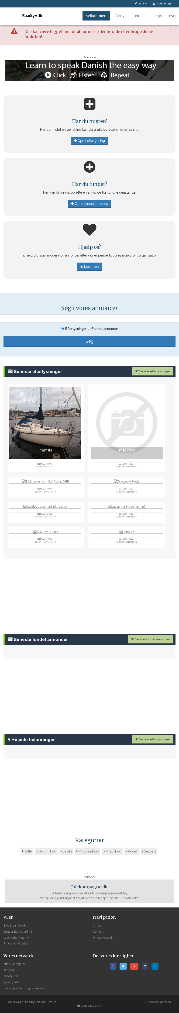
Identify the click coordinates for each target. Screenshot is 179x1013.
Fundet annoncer (104, 329)
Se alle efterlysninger (154, 371)
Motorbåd (113, 851)
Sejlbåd (149, 851)
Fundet (141, 16)
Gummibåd (47, 851)
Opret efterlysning (91, 141)
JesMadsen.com (91, 1006)
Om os (97, 925)
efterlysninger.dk (14, 964)
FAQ (172, 16)
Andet (132, 851)
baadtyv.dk (10, 976)
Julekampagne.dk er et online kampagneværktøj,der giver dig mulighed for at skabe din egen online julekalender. (89, 892)
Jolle (28, 851)
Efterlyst (120, 16)
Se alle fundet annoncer (152, 639)
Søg (89, 341)
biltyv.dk (9, 970)
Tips (158, 16)
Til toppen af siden (158, 1002)
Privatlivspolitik (103, 937)
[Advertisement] (89, 596)
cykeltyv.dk (11, 982)
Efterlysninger (75, 329)
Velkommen (96, 16)
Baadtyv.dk (32, 15)
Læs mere (91, 266)
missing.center (13, 988)
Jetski (67, 851)
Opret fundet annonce (91, 203)
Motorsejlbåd (88, 851)
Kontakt (98, 931)
